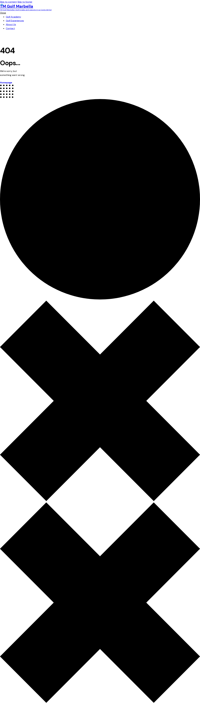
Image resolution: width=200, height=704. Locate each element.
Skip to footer (24, 1)
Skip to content (8, 1)
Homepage (6, 82)
